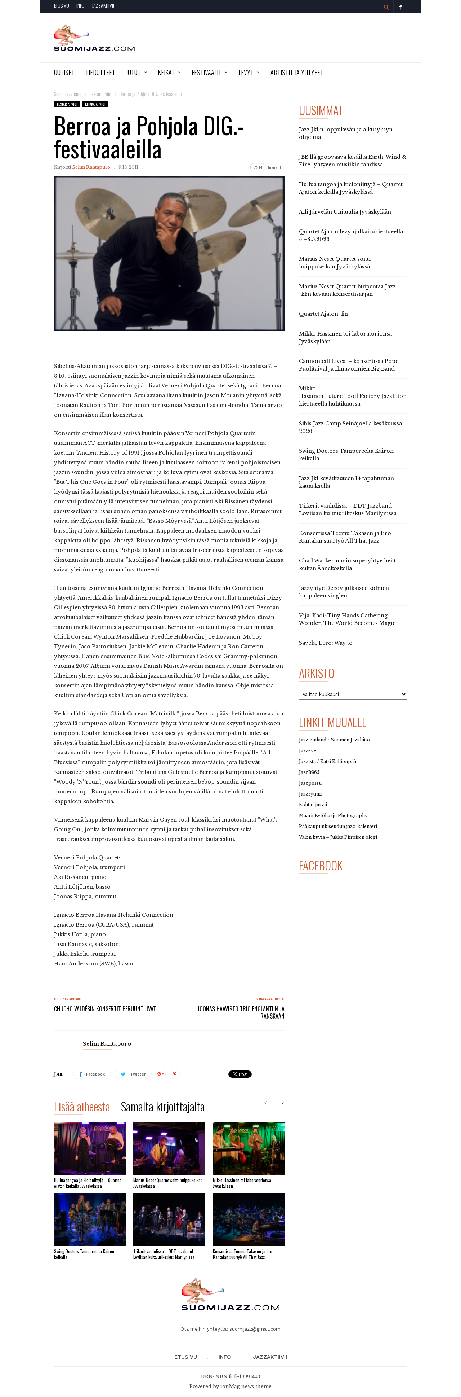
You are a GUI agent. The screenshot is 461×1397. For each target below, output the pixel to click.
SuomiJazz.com (67, 93)
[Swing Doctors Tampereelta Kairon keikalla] (90, 1219)
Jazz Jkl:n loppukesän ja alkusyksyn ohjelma (346, 133)
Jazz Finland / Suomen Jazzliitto (334, 740)
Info (80, 5)
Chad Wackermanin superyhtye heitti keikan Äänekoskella (348, 564)
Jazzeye (307, 750)
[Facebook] (400, 6)
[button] (386, 7)
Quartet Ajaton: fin (323, 314)
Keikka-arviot (95, 104)
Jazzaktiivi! (103, 5)
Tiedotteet (100, 72)
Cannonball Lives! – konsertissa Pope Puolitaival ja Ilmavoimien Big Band (348, 365)
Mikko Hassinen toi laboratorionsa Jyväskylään (242, 1183)
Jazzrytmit (310, 794)
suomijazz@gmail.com (255, 1329)
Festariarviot (67, 104)
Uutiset (64, 72)
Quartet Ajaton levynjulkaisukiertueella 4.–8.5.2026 (351, 235)
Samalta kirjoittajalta (163, 1107)
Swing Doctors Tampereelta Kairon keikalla (84, 1254)
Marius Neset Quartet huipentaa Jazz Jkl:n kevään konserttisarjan (347, 290)
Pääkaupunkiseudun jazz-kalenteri (338, 826)
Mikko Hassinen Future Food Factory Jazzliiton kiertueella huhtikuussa (353, 396)
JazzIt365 (309, 772)
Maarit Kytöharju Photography (333, 815)
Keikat (166, 72)
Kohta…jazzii (313, 804)
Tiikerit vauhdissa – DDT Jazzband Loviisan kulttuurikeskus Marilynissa (163, 1254)
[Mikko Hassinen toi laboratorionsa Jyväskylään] (249, 1148)
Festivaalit (206, 72)
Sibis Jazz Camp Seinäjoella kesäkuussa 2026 (350, 427)
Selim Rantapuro (91, 167)
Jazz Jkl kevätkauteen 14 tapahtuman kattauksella (346, 482)
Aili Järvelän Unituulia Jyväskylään (345, 212)
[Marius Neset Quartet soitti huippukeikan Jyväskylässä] (169, 1148)
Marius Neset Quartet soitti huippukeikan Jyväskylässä (168, 1183)
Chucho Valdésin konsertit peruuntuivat (105, 1008)
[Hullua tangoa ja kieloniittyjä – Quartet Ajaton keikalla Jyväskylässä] (90, 1148)
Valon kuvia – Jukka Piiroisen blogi (338, 837)
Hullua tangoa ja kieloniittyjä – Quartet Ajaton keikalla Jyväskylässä (87, 1183)
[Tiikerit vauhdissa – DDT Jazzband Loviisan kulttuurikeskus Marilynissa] (169, 1219)
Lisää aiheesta (82, 1107)
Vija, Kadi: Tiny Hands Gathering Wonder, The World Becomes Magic (347, 619)
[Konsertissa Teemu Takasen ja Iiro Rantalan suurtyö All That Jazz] (249, 1219)
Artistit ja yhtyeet (296, 72)
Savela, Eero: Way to (326, 643)
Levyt (246, 72)
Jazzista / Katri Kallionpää (327, 761)
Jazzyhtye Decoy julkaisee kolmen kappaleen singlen (344, 592)
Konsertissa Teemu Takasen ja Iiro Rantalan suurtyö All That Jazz (242, 1254)
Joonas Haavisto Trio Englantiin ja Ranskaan (241, 1012)
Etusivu (61, 5)
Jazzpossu (310, 783)
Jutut (133, 72)
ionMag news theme (246, 1386)
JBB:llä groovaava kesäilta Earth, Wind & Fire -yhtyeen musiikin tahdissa (353, 161)
